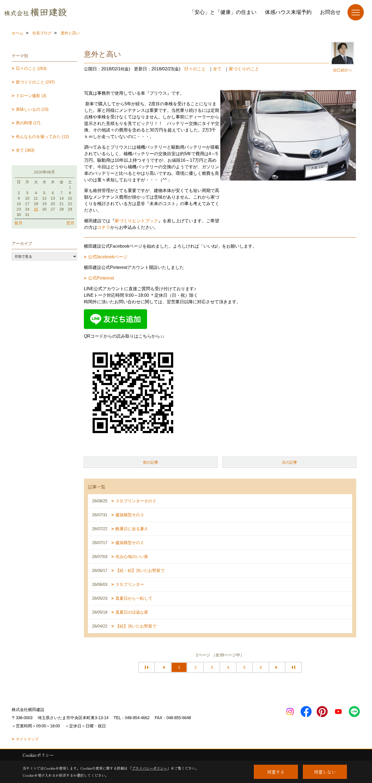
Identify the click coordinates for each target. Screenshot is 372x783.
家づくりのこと (244, 69)
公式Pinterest (101, 278)
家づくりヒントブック (136, 220)
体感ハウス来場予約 (288, 12)
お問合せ (330, 12)
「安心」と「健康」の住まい (223, 12)
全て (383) (25, 150)
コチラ (103, 227)
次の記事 (289, 462)
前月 (18, 223)
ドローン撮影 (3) (31, 95)
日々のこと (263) (31, 68)
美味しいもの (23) (32, 109)
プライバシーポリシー (149, 768)
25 (36, 209)
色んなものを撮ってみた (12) (42, 136)
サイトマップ (27, 739)
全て (217, 69)
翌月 (70, 223)
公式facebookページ (107, 256)
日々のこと (195, 69)
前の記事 (150, 462)
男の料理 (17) (28, 123)
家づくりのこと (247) (35, 82)
